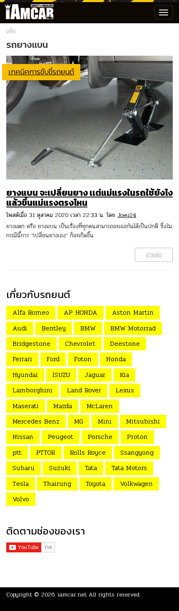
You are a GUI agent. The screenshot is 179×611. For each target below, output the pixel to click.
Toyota (95, 483)
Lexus (125, 390)
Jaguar (95, 375)
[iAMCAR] (27, 12)
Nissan (22, 436)
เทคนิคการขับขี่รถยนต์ (41, 71)
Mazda (62, 406)
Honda (116, 359)
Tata (91, 468)
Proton (137, 436)
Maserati (25, 406)
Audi (19, 328)
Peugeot (60, 436)
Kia (124, 375)
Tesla (20, 483)
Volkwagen (136, 483)
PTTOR (45, 452)
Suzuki (59, 468)
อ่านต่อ (154, 254)
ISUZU (61, 375)
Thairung (57, 483)
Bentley (54, 328)
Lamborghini (32, 390)
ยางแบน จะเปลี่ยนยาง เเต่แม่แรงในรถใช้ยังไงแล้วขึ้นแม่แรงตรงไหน (89, 197)
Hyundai (25, 375)
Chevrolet (80, 343)
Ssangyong (137, 452)
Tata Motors (129, 468)
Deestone (125, 343)
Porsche (100, 436)
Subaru (23, 468)
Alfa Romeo (30, 312)
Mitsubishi (143, 421)
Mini (105, 421)
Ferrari (22, 359)
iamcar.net (72, 594)
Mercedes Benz (36, 421)
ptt (17, 452)
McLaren (100, 406)
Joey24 (126, 215)
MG (78, 421)
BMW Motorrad (133, 328)
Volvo (20, 499)
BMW (88, 328)
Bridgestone (31, 343)
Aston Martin (133, 312)
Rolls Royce (88, 452)
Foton (83, 359)
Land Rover (84, 390)
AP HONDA (80, 312)
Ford (53, 359)
